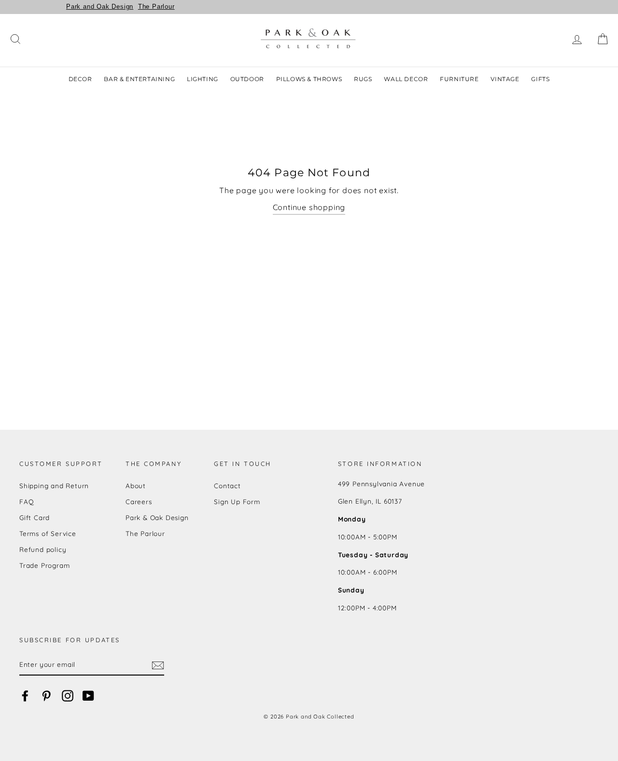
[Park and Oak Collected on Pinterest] (46, 696)
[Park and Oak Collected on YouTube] (88, 696)
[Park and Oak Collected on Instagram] (67, 696)
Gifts (540, 79)
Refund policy (42, 549)
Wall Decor (406, 79)
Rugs (363, 79)
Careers (139, 501)
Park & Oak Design (157, 517)
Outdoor (247, 79)
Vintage (505, 79)
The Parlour (156, 6)
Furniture (459, 79)
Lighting (202, 79)
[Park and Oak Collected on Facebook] (25, 696)
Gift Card (34, 517)
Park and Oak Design (99, 6)
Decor (80, 79)
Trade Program (44, 565)
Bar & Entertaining (139, 79)
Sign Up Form (237, 501)
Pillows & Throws (309, 79)
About (136, 485)
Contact (227, 485)
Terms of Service (47, 533)
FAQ (26, 501)
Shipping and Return (54, 485)
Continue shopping (309, 207)
